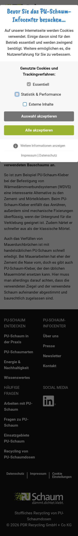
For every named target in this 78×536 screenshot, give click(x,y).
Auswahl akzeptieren (39, 116)
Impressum (29, 155)
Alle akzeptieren (39, 130)
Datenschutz (48, 155)
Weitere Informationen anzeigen (42, 146)
